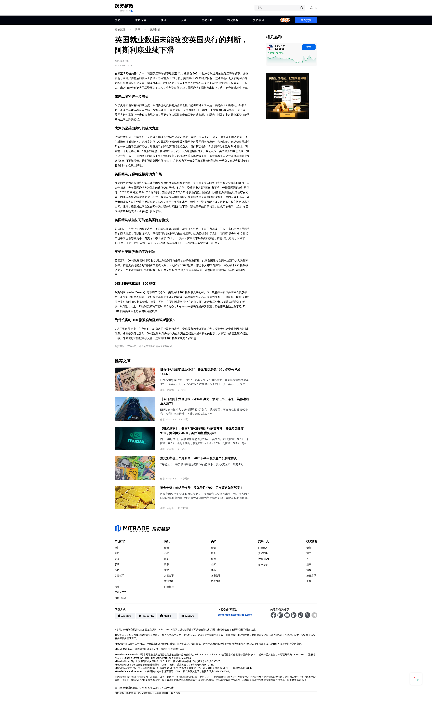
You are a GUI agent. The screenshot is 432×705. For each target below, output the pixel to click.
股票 (117, 564)
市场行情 (140, 20)
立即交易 (306, 20)
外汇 (117, 553)
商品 (117, 558)
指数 (117, 569)
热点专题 (216, 581)
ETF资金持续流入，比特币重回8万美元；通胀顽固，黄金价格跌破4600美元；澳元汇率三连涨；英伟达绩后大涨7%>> (204, 411)
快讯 (163, 20)
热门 (117, 547)
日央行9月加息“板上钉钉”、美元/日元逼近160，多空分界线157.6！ (200, 371)
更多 (308, 581)
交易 (308, 47)
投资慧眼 (120, 29)
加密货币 (119, 575)
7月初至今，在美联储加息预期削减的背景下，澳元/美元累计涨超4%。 (202, 464)
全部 (166, 547)
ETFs (117, 581)
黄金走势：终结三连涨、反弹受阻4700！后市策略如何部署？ (201, 488)
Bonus (285, 20)
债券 (117, 586)
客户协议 (175, 693)
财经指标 (155, 29)
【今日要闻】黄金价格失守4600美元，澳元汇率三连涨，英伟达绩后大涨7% (204, 401)
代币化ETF (120, 592)
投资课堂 (263, 565)
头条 (184, 20)
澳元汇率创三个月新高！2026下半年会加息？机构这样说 (198, 458)
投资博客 (232, 20)
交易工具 (207, 20)
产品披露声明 (145, 693)
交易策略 (263, 553)
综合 (213, 553)
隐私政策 (131, 693)
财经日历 (263, 547)
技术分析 (169, 581)
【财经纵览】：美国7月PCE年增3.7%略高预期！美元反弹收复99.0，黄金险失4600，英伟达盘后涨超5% (202, 430)
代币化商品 (121, 597)
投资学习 (258, 20)
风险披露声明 (161, 693)
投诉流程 (119, 693)
